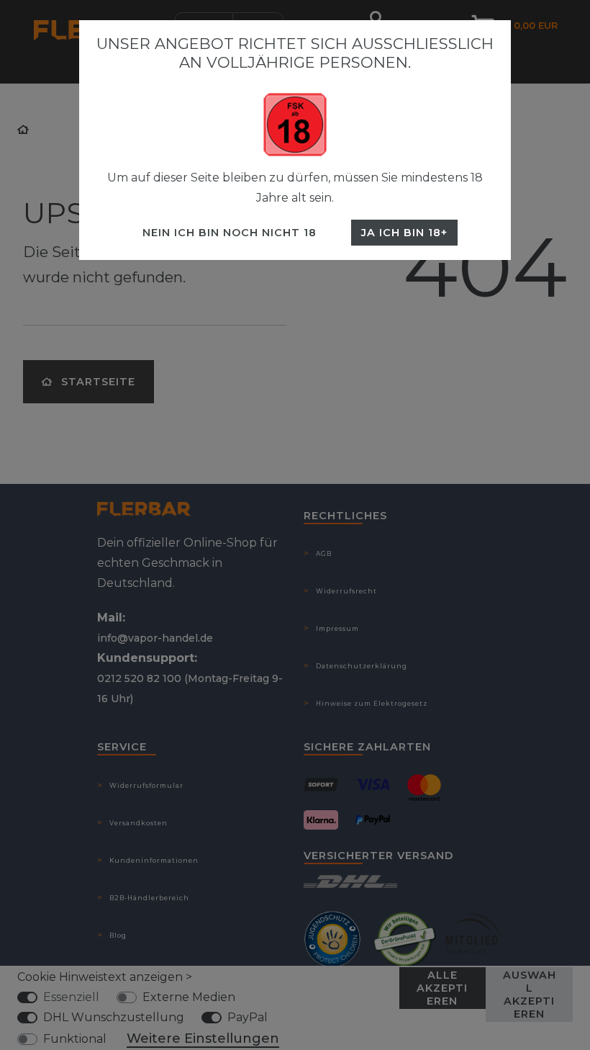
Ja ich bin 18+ (404, 232)
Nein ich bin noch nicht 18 (229, 232)
